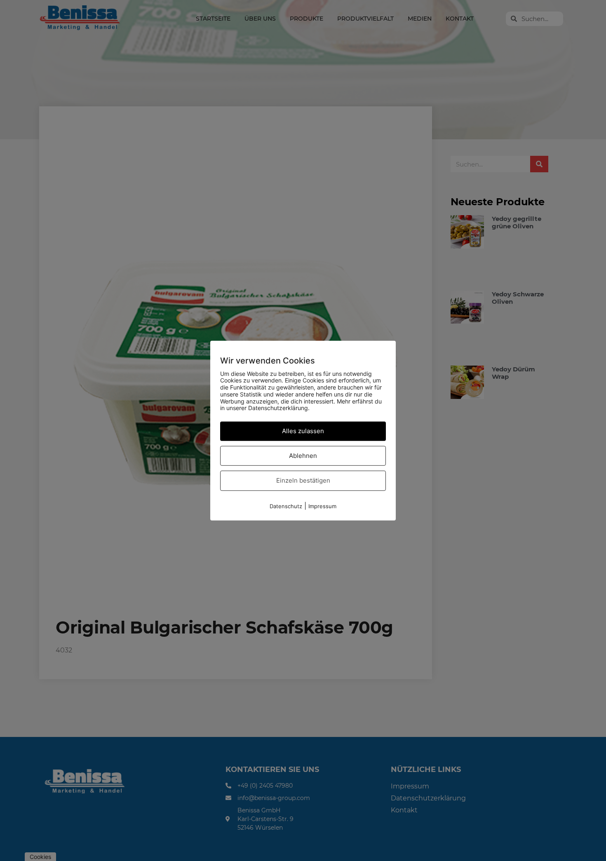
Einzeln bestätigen (303, 480)
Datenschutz (286, 506)
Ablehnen (303, 456)
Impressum (322, 506)
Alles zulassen (303, 431)
